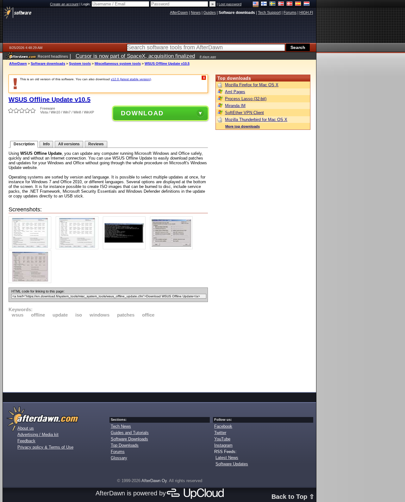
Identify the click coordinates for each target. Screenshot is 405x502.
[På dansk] (290, 4)
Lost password (230, 4)
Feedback (26, 440)
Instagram (223, 445)
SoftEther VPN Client (244, 112)
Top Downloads (125, 445)
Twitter (220, 432)
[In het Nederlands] (307, 4)
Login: (86, 4)
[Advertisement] (108, 353)
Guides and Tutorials (130, 432)
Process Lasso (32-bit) (245, 98)
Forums (118, 451)
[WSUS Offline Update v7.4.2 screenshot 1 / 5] (31, 247)
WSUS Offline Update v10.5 (167, 63)
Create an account (64, 4)
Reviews (96, 144)
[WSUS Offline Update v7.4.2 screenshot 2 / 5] (79, 247)
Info (46, 144)
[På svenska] (273, 4)
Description (24, 144)
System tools (80, 63)
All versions (69, 144)
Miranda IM (235, 105)
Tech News (121, 426)
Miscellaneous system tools (118, 63)
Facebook (223, 426)
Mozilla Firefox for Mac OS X (251, 84)
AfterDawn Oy (154, 480)
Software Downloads (129, 439)
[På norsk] (281, 4)
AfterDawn (18, 63)
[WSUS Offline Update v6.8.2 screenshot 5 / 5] (31, 281)
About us (25, 428)
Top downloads (234, 78)
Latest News (226, 457)
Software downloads (48, 63)
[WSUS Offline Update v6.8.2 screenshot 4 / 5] (173, 247)
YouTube (222, 439)
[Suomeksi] (264, 4)
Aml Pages (235, 91)
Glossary (119, 458)
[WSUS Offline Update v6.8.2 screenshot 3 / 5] (126, 247)
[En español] (298, 4)
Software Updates (231, 464)
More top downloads (242, 126)
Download (142, 113)
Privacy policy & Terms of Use (45, 447)
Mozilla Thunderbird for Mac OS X (256, 119)
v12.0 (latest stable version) (131, 79)
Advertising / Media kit (38, 434)
